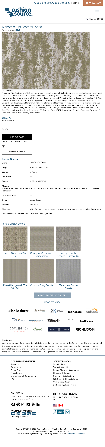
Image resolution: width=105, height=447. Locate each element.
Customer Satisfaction (63, 376)
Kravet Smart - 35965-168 (15, 254)
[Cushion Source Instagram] (23, 405)
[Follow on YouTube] (33, 405)
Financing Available (19, 416)
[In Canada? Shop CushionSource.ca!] (61, 407)
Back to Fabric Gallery (53, 295)
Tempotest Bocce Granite (68, 287)
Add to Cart (17, 137)
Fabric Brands (17, 370)
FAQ (12, 379)
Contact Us (16, 367)
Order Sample (17, 151)
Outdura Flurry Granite (41, 285)
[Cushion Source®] (19, 15)
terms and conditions (76, 433)
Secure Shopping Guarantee (66, 370)
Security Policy (60, 364)
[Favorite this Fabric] (17, 30)
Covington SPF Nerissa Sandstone (41, 254)
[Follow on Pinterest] (18, 405)
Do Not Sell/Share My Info (64, 385)
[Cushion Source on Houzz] (38, 405)
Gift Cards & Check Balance (65, 379)
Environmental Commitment (24, 376)
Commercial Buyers (62, 382)
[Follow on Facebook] (13, 405)
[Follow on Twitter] (28, 405)
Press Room (16, 373)
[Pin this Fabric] (19, 30)
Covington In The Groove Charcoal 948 (68, 254)
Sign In (76, 2)
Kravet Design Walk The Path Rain (15, 287)
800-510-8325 (44, 3)
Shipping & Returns (61, 373)
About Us (15, 364)
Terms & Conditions (62, 367)
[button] (94, 19)
